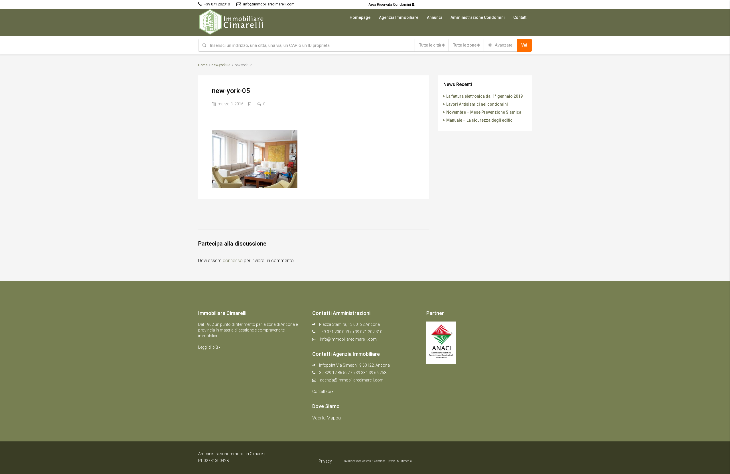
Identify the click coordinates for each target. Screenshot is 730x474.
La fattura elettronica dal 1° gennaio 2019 (484, 96)
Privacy (325, 461)
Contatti (520, 17)
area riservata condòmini (390, 4)
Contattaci (322, 391)
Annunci (434, 17)
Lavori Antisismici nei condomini (477, 104)
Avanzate (503, 45)
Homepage (360, 17)
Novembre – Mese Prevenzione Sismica (483, 112)
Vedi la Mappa (326, 418)
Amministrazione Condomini (478, 17)
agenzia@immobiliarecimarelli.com (352, 380)
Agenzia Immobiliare (398, 17)
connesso (233, 260)
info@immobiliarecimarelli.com (348, 339)
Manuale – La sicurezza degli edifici (480, 120)
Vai (524, 45)
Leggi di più (208, 347)
